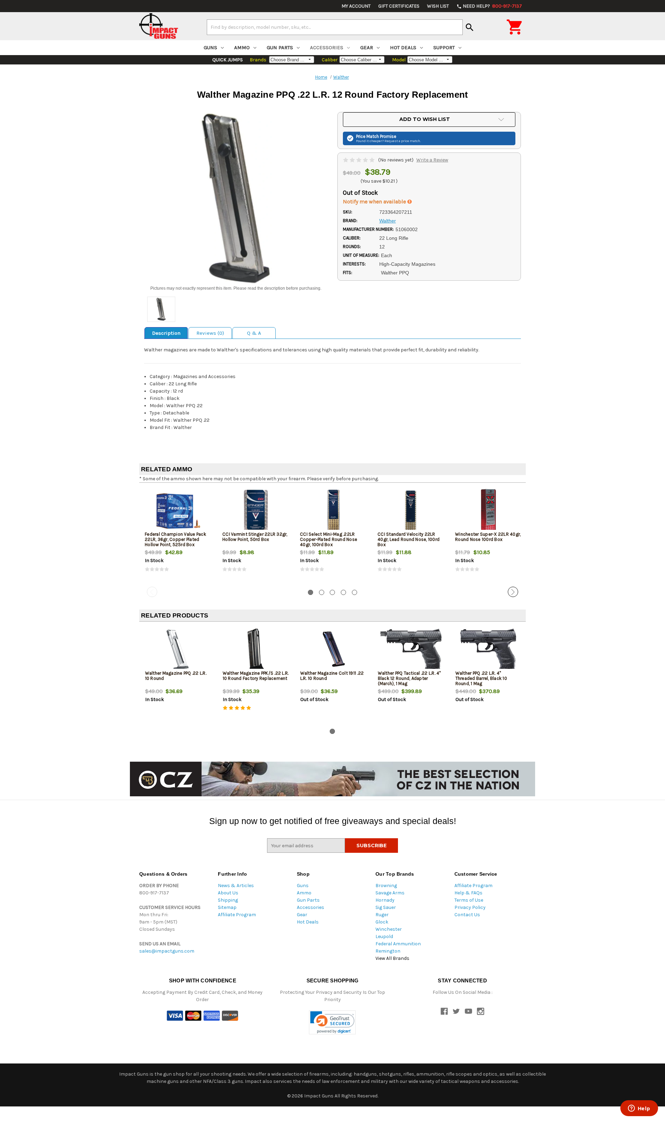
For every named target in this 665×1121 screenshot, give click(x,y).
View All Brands (392, 958)
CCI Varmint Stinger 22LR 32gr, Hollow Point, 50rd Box (254, 537)
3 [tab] (332, 592)
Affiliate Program (237, 915)
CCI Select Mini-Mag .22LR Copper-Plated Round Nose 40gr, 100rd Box (328, 539)
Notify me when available (375, 201)
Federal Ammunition (398, 944)
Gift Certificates (398, 6)
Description (166, 333)
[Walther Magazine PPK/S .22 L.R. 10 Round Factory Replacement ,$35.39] (256, 650)
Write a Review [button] (432, 160)
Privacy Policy (470, 907)
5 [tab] (354, 592)
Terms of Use (468, 900)
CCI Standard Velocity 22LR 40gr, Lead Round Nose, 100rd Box (409, 539)
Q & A (254, 333)
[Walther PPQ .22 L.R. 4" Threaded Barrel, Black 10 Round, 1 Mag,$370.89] (488, 650)
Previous (152, 592)
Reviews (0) (210, 333)
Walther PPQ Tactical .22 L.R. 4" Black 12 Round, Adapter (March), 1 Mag (409, 678)
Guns (210, 47)
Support (444, 47)
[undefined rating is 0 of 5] (359, 160)
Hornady (384, 900)
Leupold (384, 936)
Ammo (242, 47)
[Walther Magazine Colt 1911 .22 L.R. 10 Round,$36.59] (333, 650)
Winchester (388, 929)
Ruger (382, 915)
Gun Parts (280, 47)
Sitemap (227, 907)
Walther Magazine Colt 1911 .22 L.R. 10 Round (332, 676)
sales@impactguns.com (166, 951)
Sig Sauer (385, 907)
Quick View (178, 511)
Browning (386, 885)
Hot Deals (403, 47)
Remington (387, 951)
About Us (228, 893)
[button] (332, 1022)
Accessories (326, 47)
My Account (356, 6)
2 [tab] (321, 592)
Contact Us (467, 915)
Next (513, 592)
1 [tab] (310, 592)
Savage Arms (390, 893)
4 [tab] (343, 592)
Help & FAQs (468, 893)
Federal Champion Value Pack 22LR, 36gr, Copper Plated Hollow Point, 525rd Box (175, 539)
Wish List (438, 6)
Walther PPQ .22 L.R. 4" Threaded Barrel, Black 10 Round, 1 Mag (481, 678)
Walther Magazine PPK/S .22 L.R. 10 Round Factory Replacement (256, 676)
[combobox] (335, 27)
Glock (381, 922)
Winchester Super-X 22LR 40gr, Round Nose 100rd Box (488, 537)
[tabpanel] (178, 536)
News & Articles (236, 885)
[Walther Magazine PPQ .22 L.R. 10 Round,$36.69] (178, 650)
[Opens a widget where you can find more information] (639, 1109)
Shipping (228, 900)
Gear (366, 47)
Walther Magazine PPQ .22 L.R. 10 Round (175, 676)
